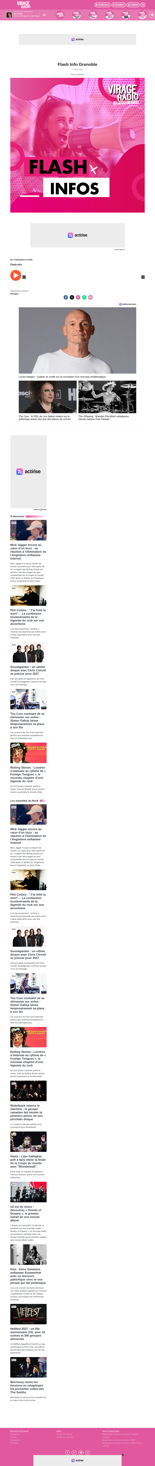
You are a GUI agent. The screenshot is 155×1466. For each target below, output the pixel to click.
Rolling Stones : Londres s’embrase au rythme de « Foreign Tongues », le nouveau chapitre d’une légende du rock (28, 774)
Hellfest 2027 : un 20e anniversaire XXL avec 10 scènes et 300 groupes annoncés (27, 1334)
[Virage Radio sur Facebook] (67, 1452)
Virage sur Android (65, 1437)
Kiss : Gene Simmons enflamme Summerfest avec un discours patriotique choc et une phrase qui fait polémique (28, 1276)
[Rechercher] (142, 4)
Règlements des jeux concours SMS (118, 1440)
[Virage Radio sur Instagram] (87, 1452)
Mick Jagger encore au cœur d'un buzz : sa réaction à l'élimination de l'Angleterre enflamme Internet (28, 551)
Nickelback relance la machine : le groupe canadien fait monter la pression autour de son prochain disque (26, 1112)
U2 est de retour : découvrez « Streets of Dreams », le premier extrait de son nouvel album (25, 1213)
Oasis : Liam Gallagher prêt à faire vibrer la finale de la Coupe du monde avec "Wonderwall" (28, 1161)
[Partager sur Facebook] (65, 298)
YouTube (14, 1443)
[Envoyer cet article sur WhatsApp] (83, 298)
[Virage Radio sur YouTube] (80, 1452)
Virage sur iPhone (64, 1434)
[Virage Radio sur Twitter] (74, 1452)
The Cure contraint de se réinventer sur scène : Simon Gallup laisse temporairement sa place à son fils (27, 720)
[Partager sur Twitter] (71, 298)
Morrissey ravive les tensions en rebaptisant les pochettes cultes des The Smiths (27, 1387)
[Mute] (44, 15)
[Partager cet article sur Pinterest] (77, 298)
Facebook (14, 1434)
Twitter (13, 1437)
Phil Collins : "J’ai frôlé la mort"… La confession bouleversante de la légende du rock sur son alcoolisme (28, 617)
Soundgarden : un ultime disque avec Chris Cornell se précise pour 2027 (28, 670)
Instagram (14, 1440)
